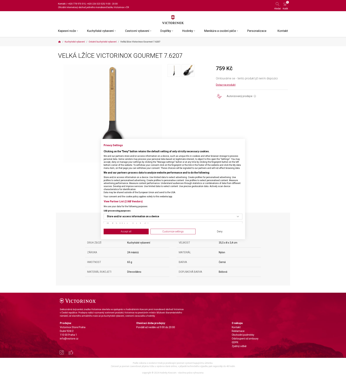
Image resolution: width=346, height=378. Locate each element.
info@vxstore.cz (69, 338)
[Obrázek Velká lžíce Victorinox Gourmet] (112, 113)
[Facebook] (71, 353)
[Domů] (59, 41)
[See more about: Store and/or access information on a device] (237, 216)
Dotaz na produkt (226, 84)
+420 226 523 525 (96, 4)
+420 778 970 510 (77, 4)
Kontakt (62, 4)
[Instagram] (61, 353)
